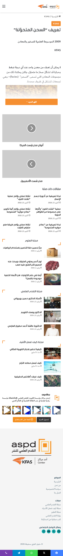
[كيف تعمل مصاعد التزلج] (52, 367)
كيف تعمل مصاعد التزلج (30, 363)
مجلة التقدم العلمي (53, 504)
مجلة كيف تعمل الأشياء (51, 508)
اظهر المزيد (32, 102)
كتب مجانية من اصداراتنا (51, 519)
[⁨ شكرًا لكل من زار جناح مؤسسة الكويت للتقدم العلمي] (56, 410)
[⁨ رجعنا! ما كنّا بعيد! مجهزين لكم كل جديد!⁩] (6, 410)
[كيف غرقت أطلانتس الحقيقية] (52, 381)
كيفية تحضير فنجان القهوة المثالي (26, 349)
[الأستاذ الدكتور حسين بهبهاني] (52, 302)
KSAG (47, 16)
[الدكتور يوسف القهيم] (52, 316)
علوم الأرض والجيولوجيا (32, 58)
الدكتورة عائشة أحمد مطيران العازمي (25, 326)
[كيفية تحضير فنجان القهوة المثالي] (52, 353)
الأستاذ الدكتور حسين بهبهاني (28, 298)
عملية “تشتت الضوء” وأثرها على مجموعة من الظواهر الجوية (48, 212)
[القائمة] (3, 7)
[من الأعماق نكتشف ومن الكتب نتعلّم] (26, 410)
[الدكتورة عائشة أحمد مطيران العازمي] (52, 330)
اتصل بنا (57, 492)
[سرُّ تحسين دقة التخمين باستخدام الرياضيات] (52, 252)
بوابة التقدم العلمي (53, 515)
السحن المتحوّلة (52, 58)
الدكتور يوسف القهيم (31, 312)
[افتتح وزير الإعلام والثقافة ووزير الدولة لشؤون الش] (46, 410)
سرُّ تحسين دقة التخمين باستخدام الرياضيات (22, 248)
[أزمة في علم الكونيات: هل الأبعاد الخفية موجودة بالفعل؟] (52, 279)
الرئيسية (55, 16)
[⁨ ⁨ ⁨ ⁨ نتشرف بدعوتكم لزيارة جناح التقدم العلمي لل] (36, 410)
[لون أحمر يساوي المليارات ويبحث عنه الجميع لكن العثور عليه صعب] (52, 265)
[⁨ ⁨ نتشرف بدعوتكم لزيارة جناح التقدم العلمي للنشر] (16, 410)
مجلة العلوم (56, 512)
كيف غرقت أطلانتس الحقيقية (28, 377)
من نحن (57, 485)
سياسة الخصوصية (53, 489)
